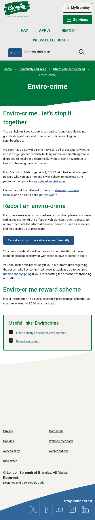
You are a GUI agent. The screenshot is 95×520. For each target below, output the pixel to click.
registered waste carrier (50, 181)
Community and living (32, 69)
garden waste (48, 195)
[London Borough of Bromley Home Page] (17, 9)
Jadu (41, 482)
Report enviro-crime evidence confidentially (38, 240)
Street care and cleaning (69, 69)
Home (8, 69)
